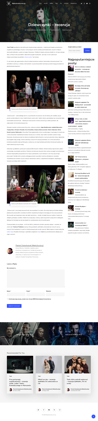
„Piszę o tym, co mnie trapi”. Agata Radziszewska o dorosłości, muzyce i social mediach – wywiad (79, 122)
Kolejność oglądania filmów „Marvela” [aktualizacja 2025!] (83, 143)
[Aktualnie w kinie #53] (24, 333)
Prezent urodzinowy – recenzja (81, 191)
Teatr (49, 19)
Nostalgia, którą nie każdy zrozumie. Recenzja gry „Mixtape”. (82, 88)
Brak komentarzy (67, 30)
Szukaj (87, 50)
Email (28, 291)
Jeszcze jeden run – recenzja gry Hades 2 (81, 224)
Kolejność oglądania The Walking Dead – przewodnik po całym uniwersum (83, 105)
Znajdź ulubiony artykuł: (75, 47)
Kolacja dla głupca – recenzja (80, 208)
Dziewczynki (28, 57)
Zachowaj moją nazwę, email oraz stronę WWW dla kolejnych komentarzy (30, 299)
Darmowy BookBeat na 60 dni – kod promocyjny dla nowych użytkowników (82, 176)
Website (48, 291)
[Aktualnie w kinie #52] (73, 333)
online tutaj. (10, 232)
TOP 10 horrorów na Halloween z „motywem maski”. (82, 159)
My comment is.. (11, 268)
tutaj (39, 232)
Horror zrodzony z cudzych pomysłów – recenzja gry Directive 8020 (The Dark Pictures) (79, 70)
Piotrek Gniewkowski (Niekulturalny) (36, 30)
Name (9, 291)
